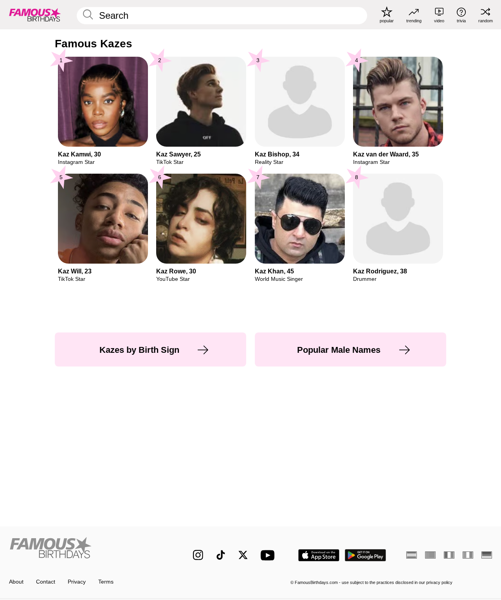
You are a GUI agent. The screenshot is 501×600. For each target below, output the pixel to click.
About (16, 582)
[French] (449, 555)
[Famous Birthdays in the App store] (318, 555)
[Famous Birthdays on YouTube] (269, 555)
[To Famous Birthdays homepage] (35, 14)
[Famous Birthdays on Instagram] (198, 555)
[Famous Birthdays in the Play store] (365, 555)
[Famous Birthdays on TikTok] (221, 555)
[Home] (86, 549)
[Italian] (468, 555)
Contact (45, 582)
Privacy (77, 582)
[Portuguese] (430, 555)
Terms (106, 582)
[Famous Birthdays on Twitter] (243, 555)
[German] (486, 555)
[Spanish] (411, 555)
